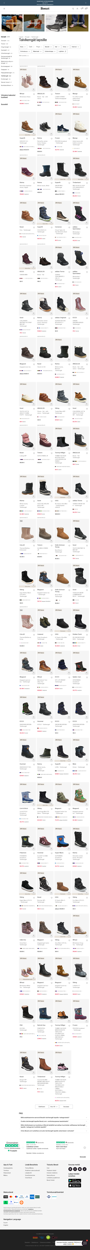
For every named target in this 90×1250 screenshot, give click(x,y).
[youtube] (80, 1169)
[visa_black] (6, 1197)
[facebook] (70, 1169)
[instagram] (75, 1169)
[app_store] (74, 1185)
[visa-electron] (21, 1197)
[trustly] (6, 1202)
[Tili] (77, 9)
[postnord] (54, 1197)
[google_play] (74, 1180)
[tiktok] (84, 1169)
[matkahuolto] (49, 1197)
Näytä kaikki (83, 1157)
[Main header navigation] (4, 9)
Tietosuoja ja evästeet (45, 1242)
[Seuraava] (86, 3)
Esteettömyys (35, 1242)
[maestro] (16, 1197)
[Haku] (73, 9)
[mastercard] (11, 1197)
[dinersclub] (27, 1197)
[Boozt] (45, 8)
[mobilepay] (11, 1202)
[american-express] (32, 1197)
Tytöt (30, 47)
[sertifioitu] (48, 1238)
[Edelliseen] (4, 3)
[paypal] (16, 1202)
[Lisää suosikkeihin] (34, 94)
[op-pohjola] (21, 1202)
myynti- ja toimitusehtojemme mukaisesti (18, 1209)
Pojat (38, 47)
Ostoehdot (27, 1242)
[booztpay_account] (37, 1197)
